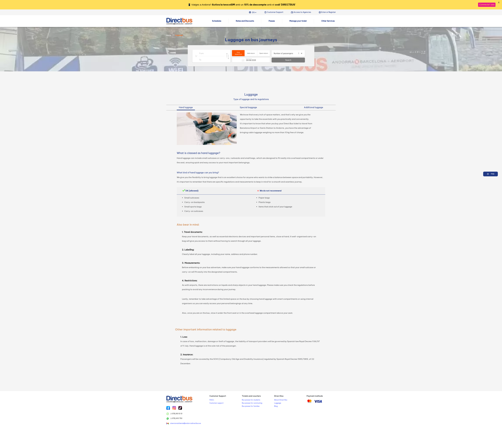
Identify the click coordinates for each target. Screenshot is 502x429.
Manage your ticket (298, 21)
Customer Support (275, 12)
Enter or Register (328, 12)
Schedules (216, 21)
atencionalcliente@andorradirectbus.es (185, 423)
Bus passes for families (250, 406)
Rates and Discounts (245, 21)
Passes (272, 21)
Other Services (328, 21)
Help (492, 174)
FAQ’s (211, 400)
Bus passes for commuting (252, 403)
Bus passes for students (251, 400)
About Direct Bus (280, 400)
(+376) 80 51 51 (176, 414)
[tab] (186, 107)
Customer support (216, 403)
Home (168, 35)
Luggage (277, 403)
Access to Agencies (302, 12)
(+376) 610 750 (176, 418)
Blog (276, 406)
